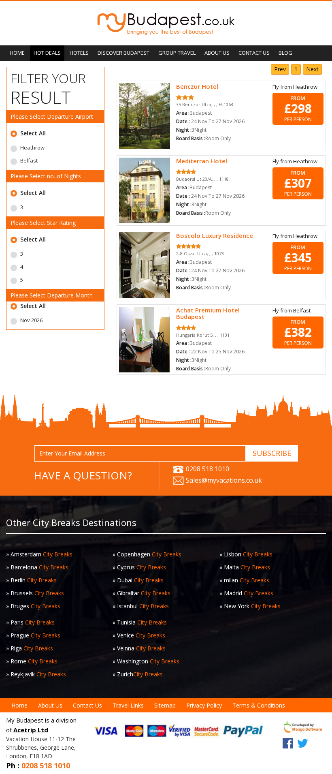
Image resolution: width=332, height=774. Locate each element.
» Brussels (35, 593)
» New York (250, 606)
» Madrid (246, 593)
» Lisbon (245, 554)
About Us (217, 52)
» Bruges (33, 606)
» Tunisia (140, 622)
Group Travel (177, 52)
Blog (285, 52)
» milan (244, 580)
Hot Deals (47, 52)
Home (17, 52)
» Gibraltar (141, 593)
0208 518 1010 (206, 468)
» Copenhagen (147, 554)
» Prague (33, 635)
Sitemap (165, 705)
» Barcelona (37, 567)
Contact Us (254, 52)
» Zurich (138, 674)
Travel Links (128, 705)
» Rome (31, 661)
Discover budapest (123, 52)
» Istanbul (141, 606)
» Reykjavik (36, 674)
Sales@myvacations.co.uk (223, 480)
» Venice (139, 635)
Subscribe (272, 453)
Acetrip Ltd (30, 730)
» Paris (30, 622)
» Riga (29, 648)
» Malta (244, 567)
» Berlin (31, 580)
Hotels (79, 52)
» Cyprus (139, 567)
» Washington (146, 661)
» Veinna (139, 648)
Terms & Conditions (258, 705)
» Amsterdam (39, 554)
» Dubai (138, 580)
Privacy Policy (204, 705)
